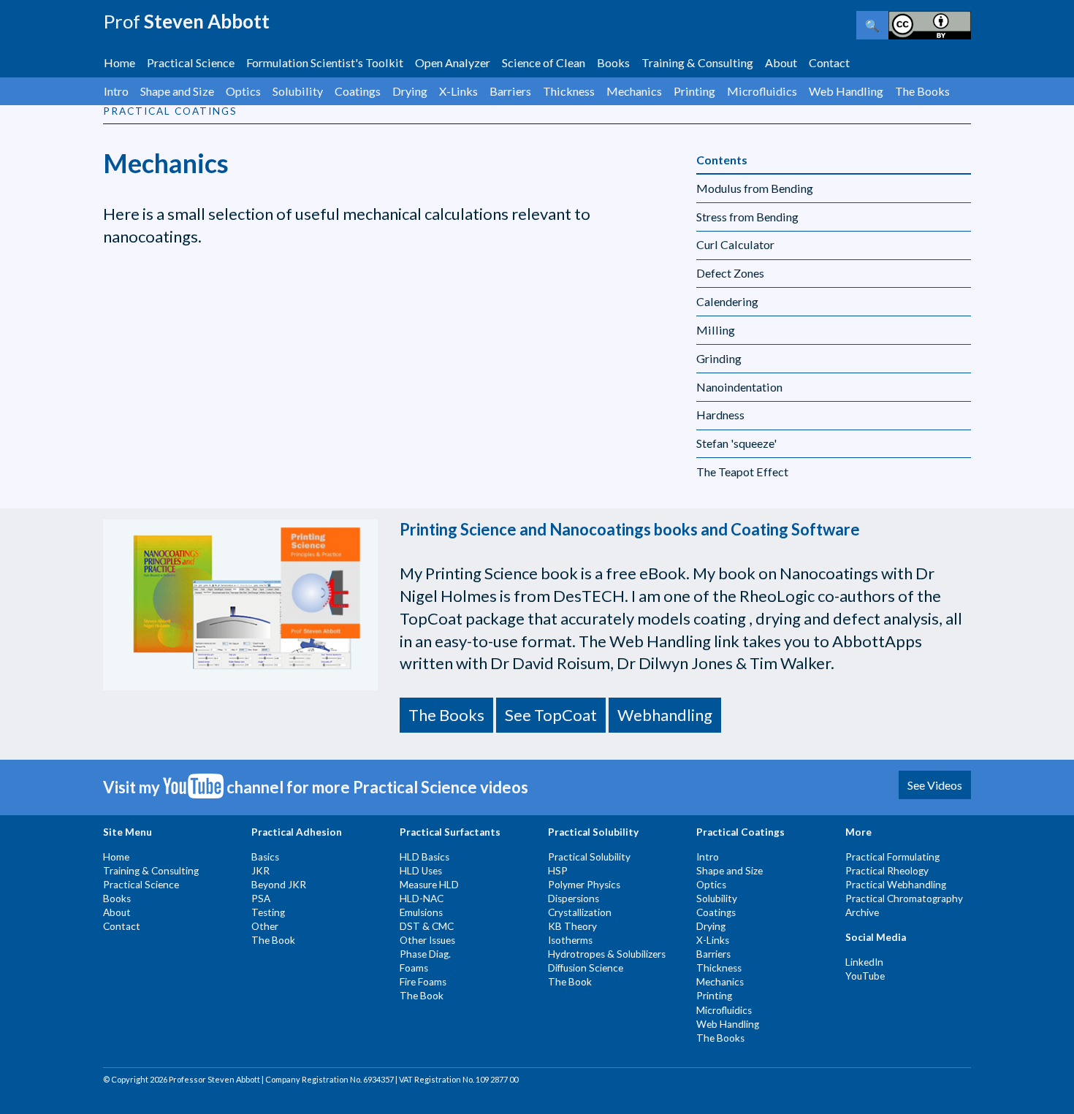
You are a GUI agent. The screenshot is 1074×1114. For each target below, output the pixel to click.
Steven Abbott (186, 21)
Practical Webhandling (895, 884)
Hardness (720, 414)
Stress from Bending (747, 217)
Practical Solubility (589, 857)
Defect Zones (730, 273)
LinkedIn (864, 962)
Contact (829, 62)
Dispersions (573, 898)
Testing (268, 912)
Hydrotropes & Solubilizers (607, 954)
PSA (260, 898)
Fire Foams (423, 982)
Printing (694, 91)
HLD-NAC (421, 898)
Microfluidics (762, 91)
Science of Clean (543, 62)
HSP (558, 871)
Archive (862, 912)
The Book (273, 940)
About (781, 62)
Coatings (358, 91)
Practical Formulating (892, 857)
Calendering (727, 301)
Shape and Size (177, 91)
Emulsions (421, 912)
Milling (715, 330)
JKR (260, 871)
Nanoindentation (739, 387)
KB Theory (572, 926)
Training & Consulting (697, 62)
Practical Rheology (887, 871)
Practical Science (191, 62)
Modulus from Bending (754, 188)
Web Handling (846, 91)
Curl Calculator (735, 244)
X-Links (458, 91)
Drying (409, 91)
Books (613, 62)
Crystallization (580, 912)
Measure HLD (429, 884)
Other (264, 926)
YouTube (865, 976)
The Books (922, 91)
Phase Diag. (425, 954)
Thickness (569, 91)
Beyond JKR (278, 884)
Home (119, 62)
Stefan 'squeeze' (736, 443)
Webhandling (664, 715)
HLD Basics (424, 857)
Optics (243, 91)
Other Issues (427, 940)
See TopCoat (551, 715)
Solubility (298, 91)
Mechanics (634, 91)
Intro (116, 91)
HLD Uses (421, 871)
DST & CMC (427, 926)
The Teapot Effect (742, 471)
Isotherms (570, 940)
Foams (414, 968)
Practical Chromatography (904, 898)
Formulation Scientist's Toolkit (324, 62)
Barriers (510, 91)
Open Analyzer (452, 62)
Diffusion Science (585, 968)
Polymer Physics (584, 884)
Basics (265, 857)
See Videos (934, 785)
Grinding (719, 358)
